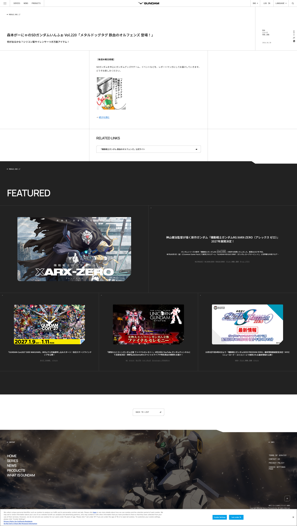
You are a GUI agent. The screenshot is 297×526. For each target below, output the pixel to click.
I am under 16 (236, 517)
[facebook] (293, 41)
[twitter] (294, 38)
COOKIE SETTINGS (279, 468)
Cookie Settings (220, 517)
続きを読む (104, 117)
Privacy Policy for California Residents (18, 521)
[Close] (293, 517)
